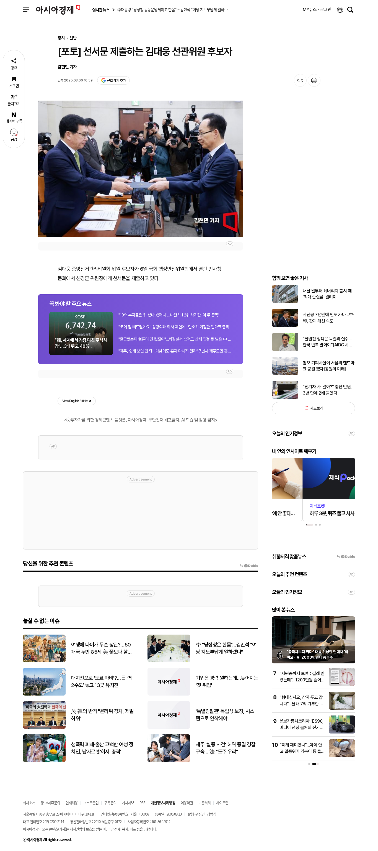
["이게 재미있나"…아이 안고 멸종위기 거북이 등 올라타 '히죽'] (342, 756)
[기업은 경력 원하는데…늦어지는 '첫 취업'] (168, 694)
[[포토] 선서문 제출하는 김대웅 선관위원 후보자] (140, 169)
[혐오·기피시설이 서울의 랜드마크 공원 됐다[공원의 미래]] (285, 374)
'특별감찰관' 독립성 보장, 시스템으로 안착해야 (225, 715)
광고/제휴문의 (50, 802)
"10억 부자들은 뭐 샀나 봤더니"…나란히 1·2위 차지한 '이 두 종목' (168, 315)
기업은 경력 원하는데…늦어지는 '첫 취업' (227, 682)
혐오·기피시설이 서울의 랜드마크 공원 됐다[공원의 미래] (328, 365)
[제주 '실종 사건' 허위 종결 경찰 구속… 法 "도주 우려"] (168, 761)
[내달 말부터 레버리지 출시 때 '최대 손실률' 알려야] (285, 302)
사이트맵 (222, 802)
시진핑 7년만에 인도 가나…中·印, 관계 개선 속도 (328, 317)
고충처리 (204, 802)
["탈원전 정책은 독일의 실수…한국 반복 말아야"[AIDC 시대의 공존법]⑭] (285, 350)
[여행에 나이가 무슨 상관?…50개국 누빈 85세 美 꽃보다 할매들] (44, 661)
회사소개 (29, 802)
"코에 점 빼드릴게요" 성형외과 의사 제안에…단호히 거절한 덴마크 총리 (173, 326)
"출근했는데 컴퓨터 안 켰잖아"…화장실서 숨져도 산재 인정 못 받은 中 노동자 (175, 339)
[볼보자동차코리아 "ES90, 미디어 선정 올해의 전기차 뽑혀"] (342, 732)
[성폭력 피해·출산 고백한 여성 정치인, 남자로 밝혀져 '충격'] (44, 761)
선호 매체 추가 (116, 80)
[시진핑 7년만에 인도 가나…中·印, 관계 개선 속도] (285, 326)
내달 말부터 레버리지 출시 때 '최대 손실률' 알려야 (327, 293)
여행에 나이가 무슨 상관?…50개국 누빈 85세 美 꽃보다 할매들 (101, 649)
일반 (73, 38)
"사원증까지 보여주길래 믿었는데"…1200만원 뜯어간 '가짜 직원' (302, 680)
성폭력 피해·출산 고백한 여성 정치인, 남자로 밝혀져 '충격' (102, 748)
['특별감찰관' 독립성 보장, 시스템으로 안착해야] (168, 727)
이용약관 (187, 802)
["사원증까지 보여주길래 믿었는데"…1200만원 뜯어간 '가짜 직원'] (342, 685)
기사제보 (128, 802)
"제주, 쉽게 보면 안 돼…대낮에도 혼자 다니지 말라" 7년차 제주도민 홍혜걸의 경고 (175, 351)
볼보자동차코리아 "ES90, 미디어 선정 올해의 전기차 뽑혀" (301, 727)
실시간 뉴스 (100, 10)
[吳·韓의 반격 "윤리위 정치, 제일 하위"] (44, 727)
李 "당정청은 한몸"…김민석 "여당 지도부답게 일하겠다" (226, 648)
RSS (142, 802)
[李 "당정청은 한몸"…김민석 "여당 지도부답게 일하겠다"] (168, 661)
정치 (61, 38)
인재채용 (72, 802)
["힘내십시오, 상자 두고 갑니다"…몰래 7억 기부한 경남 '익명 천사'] (342, 708)
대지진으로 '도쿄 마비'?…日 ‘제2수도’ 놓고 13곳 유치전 (102, 682)
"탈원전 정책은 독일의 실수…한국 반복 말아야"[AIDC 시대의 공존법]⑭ (327, 342)
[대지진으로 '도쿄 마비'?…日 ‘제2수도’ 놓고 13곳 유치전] (44, 694)
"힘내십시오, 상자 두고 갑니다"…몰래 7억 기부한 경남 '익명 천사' (301, 703)
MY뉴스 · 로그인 (317, 9)
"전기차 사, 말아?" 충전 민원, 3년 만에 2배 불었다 (327, 389)
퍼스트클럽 (91, 802)
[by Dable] (249, 566)
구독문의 (110, 802)
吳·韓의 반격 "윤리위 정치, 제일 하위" (102, 715)
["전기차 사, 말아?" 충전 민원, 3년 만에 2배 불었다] (285, 398)
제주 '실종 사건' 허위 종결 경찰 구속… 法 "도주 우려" (225, 748)
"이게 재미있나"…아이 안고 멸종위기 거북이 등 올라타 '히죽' (302, 751)
